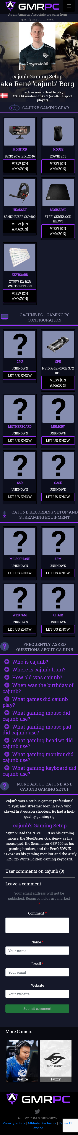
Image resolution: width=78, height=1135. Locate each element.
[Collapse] (69, 6)
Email (37, 963)
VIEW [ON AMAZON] (20, 166)
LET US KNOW (20, 375)
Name (37, 942)
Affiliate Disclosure (42, 1123)
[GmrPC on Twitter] (37, 1111)
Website (37, 985)
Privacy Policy (14, 1123)
